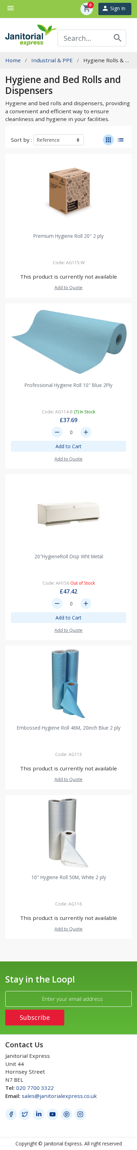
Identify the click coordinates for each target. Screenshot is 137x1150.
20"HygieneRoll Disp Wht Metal (68, 556)
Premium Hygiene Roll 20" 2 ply (68, 236)
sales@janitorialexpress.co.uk (59, 1095)
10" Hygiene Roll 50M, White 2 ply (68, 877)
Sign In (113, 8)
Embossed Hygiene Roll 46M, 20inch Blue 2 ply (68, 727)
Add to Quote (68, 287)
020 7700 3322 (35, 1087)
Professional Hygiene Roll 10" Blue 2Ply (68, 385)
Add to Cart (68, 446)
